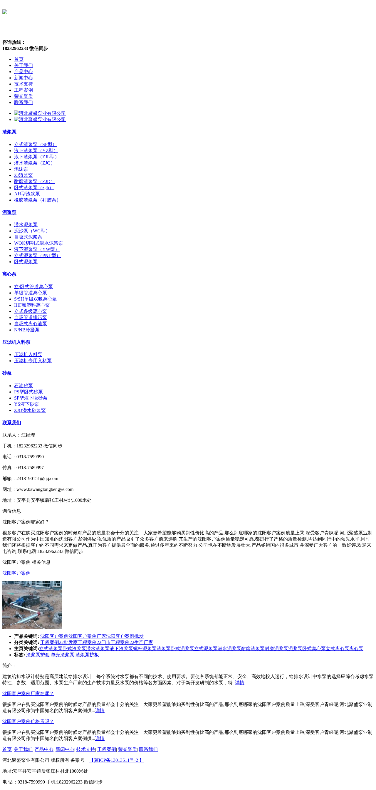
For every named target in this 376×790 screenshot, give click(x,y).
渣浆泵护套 (38, 654)
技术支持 (85, 749)
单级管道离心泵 (30, 292)
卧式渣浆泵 (74, 648)
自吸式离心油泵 (30, 323)
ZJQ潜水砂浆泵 (30, 410)
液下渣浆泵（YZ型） (36, 150)
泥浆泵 (9, 212)
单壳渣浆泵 (62, 654)
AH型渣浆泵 (27, 193)
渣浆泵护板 (87, 654)
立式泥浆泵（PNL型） (37, 255)
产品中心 (44, 749)
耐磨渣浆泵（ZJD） (34, 181)
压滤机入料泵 (16, 342)
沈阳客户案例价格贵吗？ (28, 721)
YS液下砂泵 (26, 404)
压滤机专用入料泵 (33, 360)
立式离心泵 (337, 648)
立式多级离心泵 (30, 311)
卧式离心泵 (314, 648)
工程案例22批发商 (59, 642)
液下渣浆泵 (121, 648)
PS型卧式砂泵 (28, 391)
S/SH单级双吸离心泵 (35, 298)
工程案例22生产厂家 (132, 642)
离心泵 (9, 273)
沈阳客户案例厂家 (87, 636)
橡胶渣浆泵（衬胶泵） (37, 199)
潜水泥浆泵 (26, 224)
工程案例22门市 (94, 642)
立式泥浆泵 (206, 648)
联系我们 (11, 422)
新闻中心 (65, 749)
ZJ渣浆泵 (23, 175)
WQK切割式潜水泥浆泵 (38, 243)
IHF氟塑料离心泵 (32, 305)
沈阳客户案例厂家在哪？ (28, 693)
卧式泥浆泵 (26, 261)
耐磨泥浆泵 (276, 648)
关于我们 (23, 749)
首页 (7, 749)
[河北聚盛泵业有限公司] (40, 113)
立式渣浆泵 (51, 648)
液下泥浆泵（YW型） (37, 249)
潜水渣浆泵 (98, 648)
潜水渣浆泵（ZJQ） (34, 162)
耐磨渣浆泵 (253, 648)
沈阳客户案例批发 (125, 636)
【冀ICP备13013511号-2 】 (116, 760)
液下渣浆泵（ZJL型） (36, 156)
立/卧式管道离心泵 (33, 286)
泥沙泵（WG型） (32, 230)
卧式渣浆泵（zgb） (34, 187)
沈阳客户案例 (16, 573)
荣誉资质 (127, 749)
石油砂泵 (23, 385)
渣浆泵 (9, 131)
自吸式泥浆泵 (28, 236)
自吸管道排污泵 (30, 317)
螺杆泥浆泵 (145, 648)
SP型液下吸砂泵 (31, 397)
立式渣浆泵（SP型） (35, 144)
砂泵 (7, 372)
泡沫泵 (21, 169)
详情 (239, 682)
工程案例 (106, 749)
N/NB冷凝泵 (27, 329)
